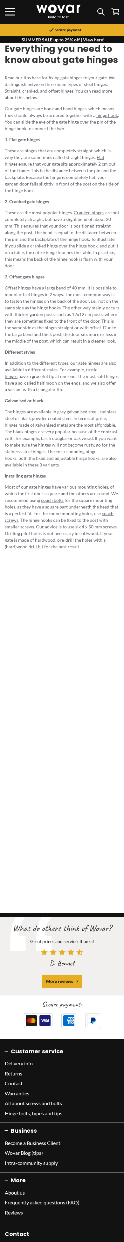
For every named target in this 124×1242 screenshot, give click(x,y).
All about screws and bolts (33, 1103)
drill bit (36, 546)
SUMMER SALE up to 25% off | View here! (63, 39)
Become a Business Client (32, 1143)
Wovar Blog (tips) (24, 1153)
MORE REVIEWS (59, 981)
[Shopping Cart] (115, 11)
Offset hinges (18, 287)
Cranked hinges (89, 212)
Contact (14, 1083)
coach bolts (52, 500)
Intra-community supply (31, 1163)
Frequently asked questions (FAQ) (42, 1202)
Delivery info (19, 1063)
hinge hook (107, 115)
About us (15, 1193)
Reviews (14, 1212)
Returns (13, 1073)
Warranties (17, 1093)
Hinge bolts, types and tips (33, 1113)
